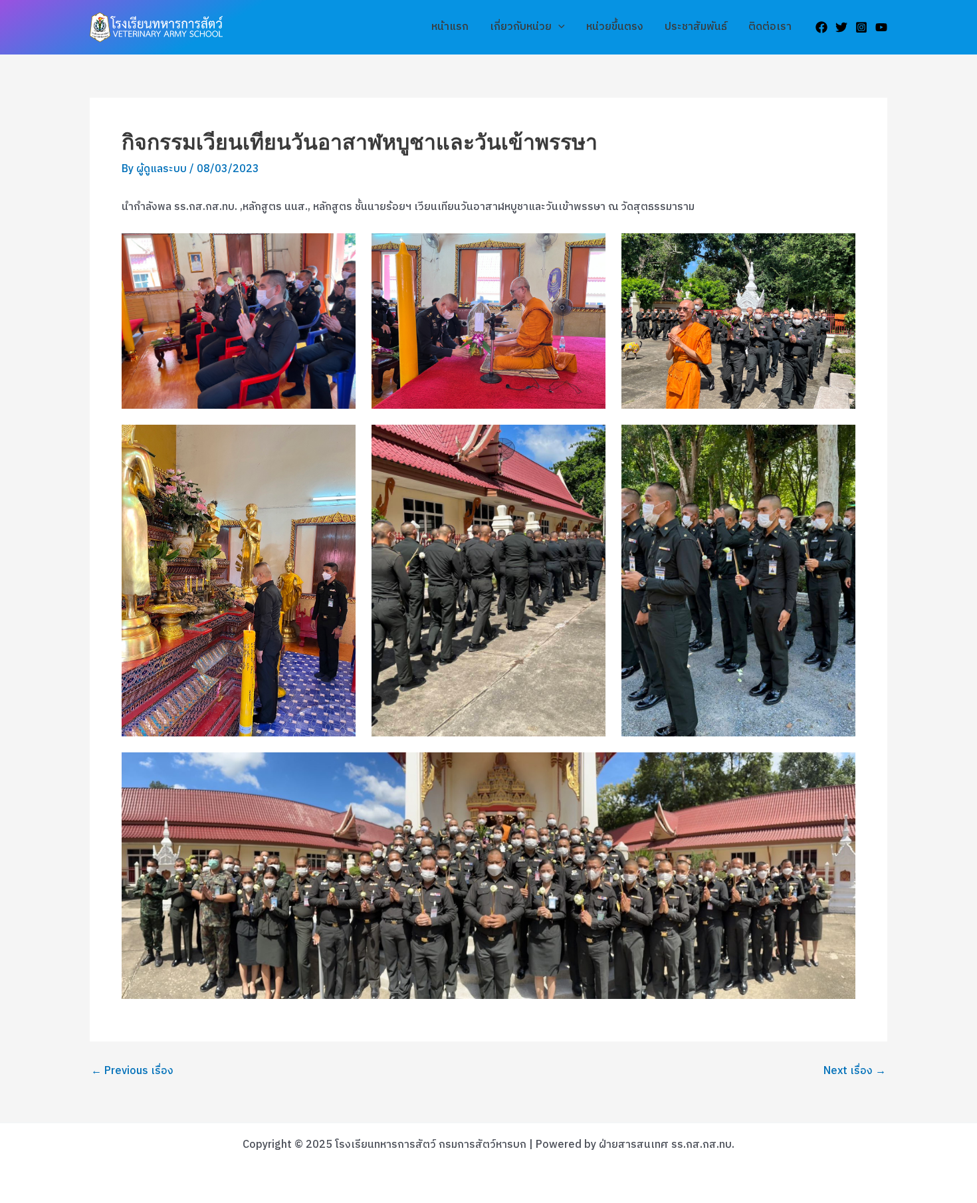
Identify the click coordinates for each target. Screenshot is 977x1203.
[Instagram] (861, 27)
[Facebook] (821, 27)
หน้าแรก (450, 27)
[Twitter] (841, 27)
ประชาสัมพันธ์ (696, 27)
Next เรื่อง (854, 1071)
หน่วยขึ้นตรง (614, 27)
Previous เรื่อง (132, 1071)
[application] (558, 27)
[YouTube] (881, 27)
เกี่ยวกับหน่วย (521, 27)
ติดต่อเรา (770, 27)
